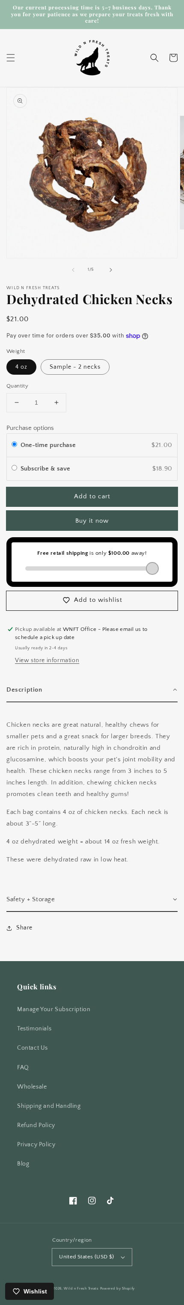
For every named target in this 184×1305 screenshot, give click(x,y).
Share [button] (24, 927)
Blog (23, 1163)
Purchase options (30, 428)
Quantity (17, 386)
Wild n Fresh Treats (81, 1288)
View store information (47, 660)
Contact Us (32, 1048)
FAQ (23, 1067)
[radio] (14, 445)
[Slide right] (110, 269)
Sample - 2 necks (75, 367)
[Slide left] (73, 269)
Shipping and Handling (49, 1106)
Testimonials (34, 1028)
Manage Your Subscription (53, 1009)
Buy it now (92, 520)
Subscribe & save (46, 468)
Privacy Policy (36, 1144)
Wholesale (32, 1086)
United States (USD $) (86, 1257)
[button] (10, 57)
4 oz (21, 367)
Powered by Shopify (117, 1288)
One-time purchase (48, 445)
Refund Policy (36, 1125)
